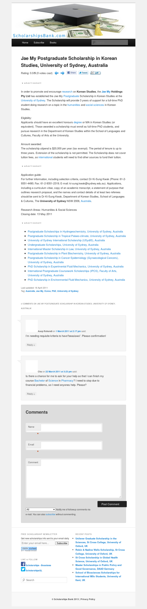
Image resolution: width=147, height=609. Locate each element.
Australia (86, 201)
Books (53, 42)
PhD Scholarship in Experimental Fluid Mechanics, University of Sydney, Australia (76, 266)
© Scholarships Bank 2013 (65, 599)
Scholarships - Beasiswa (38, 565)
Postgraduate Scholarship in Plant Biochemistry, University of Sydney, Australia (74, 253)
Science (53, 380)
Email (33, 445)
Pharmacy (67, 380)
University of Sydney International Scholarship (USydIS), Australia (66, 240)
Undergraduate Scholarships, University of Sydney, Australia (63, 244)
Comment (33, 462)
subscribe (50, 514)
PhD (54, 291)
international (46, 157)
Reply (31, 344)
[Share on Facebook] (72, 73)
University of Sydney (33, 100)
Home (25, 42)
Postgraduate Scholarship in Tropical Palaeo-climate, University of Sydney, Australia (77, 236)
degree (78, 122)
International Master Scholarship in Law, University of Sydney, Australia (69, 249)
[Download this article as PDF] (95, 73)
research (67, 91)
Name (33, 427)
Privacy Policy (87, 599)
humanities (73, 105)
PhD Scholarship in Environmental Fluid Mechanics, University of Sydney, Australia (76, 279)
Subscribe (39, 42)
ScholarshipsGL (34, 570)
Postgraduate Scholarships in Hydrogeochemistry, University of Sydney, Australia (75, 231)
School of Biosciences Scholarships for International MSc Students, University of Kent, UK (98, 576)
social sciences (95, 105)
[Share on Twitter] (83, 73)
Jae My (106, 91)
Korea (47, 291)
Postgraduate (71, 96)
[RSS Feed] (29, 550)
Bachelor (39, 380)
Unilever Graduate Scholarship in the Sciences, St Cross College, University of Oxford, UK (98, 542)
